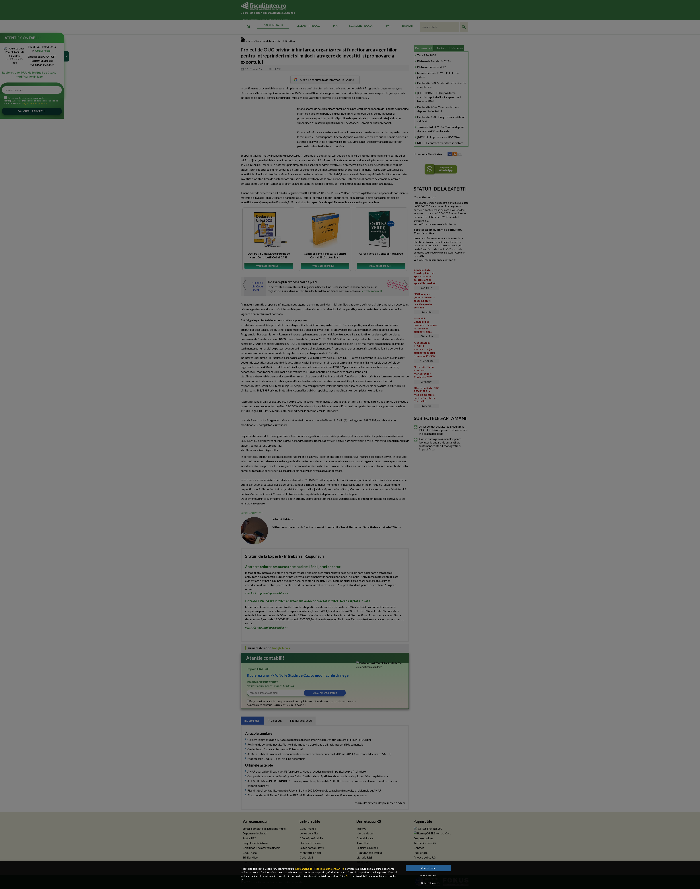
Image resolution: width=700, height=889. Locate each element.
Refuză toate (428, 883)
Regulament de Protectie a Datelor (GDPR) (319, 868)
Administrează (428, 875)
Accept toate (428, 868)
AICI (348, 876)
